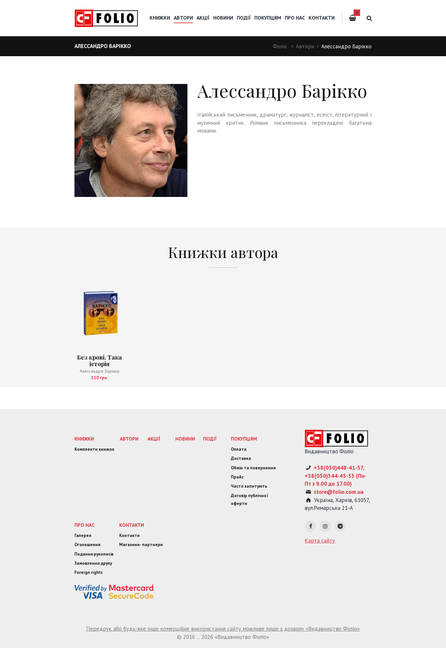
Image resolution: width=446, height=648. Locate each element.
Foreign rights (88, 572)
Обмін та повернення (253, 468)
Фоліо (280, 46)
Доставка (241, 458)
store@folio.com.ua (338, 491)
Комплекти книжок (94, 449)
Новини (223, 17)
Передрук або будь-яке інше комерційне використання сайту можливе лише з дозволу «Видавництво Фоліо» (223, 628)
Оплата (239, 449)
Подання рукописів (94, 554)
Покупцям (267, 17)
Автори (305, 46)
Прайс (237, 477)
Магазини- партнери (141, 544)
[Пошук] (368, 18)
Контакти (322, 17)
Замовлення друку (93, 563)
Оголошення (87, 544)
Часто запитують (249, 486)
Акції (203, 17)
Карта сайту (320, 540)
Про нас (295, 17)
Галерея (82, 535)
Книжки (160, 17)
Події (244, 17)
